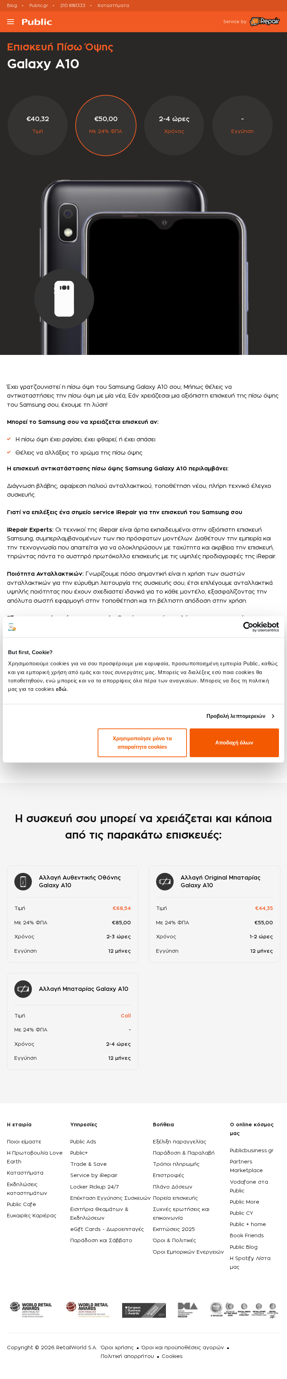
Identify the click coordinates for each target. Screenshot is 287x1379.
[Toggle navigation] (10, 21)
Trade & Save (88, 1164)
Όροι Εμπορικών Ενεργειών (188, 1252)
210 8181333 (72, 6)
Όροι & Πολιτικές (174, 1240)
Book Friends (247, 1235)
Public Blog (244, 1247)
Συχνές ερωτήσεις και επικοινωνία (181, 1214)
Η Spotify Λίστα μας (250, 1263)
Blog (12, 6)
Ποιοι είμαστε (24, 1142)
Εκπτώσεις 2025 (174, 1229)
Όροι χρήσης (117, 1347)
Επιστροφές (168, 1175)
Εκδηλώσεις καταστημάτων (27, 1189)
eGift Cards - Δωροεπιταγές (107, 1229)
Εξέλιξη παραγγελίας (179, 1142)
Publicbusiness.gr (252, 1150)
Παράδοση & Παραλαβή (184, 1153)
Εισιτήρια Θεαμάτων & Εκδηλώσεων (99, 1214)
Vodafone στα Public (249, 1187)
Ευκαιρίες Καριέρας (31, 1215)
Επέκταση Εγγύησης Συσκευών (110, 1198)
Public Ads (83, 1142)
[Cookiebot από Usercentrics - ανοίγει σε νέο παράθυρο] (248, 627)
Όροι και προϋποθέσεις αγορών (182, 1347)
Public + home (248, 1224)
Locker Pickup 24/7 (94, 1187)
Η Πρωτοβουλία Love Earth (35, 1157)
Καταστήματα (113, 6)
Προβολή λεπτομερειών (236, 716)
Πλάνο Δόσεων (172, 1187)
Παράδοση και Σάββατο (101, 1240)
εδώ (61, 689)
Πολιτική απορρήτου (127, 1356)
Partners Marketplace (246, 1166)
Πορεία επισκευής (175, 1198)
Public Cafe (21, 1204)
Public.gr (38, 6)
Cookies (172, 1356)
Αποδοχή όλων (234, 743)
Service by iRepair (94, 1175)
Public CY (241, 1213)
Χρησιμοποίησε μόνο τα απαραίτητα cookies (142, 742)
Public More (244, 1202)
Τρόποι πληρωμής (176, 1164)
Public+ (79, 1153)
